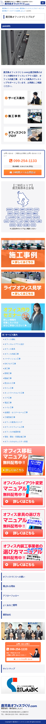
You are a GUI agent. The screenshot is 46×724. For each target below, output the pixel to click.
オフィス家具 (9, 349)
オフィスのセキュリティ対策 (16, 442)
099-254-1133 (24, 161)
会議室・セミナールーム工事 (16, 412)
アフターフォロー (11, 596)
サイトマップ (9, 669)
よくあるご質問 (10, 605)
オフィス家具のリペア (13, 422)
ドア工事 (8, 398)
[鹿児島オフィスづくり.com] (17, 3)
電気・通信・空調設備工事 (15, 437)
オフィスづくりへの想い (14, 577)
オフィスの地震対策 (12, 432)
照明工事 (8, 373)
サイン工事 (8, 388)
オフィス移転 (9, 339)
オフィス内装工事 (11, 354)
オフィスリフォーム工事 (14, 427)
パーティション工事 (12, 359)
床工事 (7, 368)
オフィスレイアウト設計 (14, 344)
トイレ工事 (8, 407)
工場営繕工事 (9, 417)
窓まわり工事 (9, 383)
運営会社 (7, 615)
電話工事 (8, 403)
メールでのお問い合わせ (24, 659)
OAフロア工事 (10, 364)
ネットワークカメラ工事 (14, 393)
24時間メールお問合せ (24, 172)
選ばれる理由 (9, 586)
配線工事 (8, 378)
